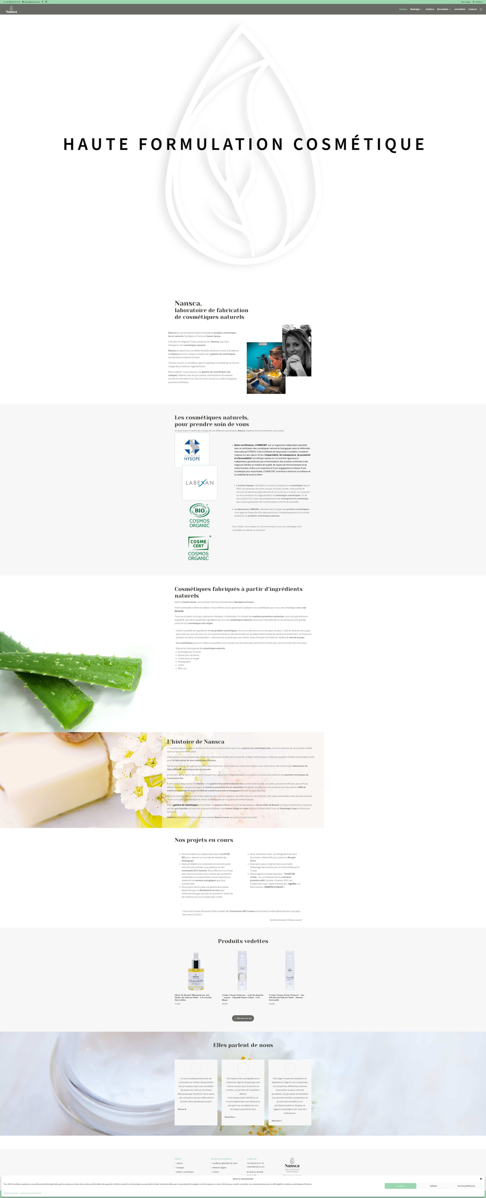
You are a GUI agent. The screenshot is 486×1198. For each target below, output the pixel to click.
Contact (472, 9)
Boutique (415, 9)
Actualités (459, 9)
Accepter (400, 1186)
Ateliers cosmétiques (185, 1172)
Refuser (433, 1186)
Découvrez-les (244, 1018)
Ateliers (430, 9)
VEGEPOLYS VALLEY (274, 887)
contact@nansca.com (256, 1166)
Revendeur (442, 9)
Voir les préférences (466, 1186)
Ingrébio (292, 883)
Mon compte (465, 2)
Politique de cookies (11, 1193)
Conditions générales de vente (31, 1193)
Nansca (403, 9)
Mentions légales (219, 1167)
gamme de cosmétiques (185, 805)
